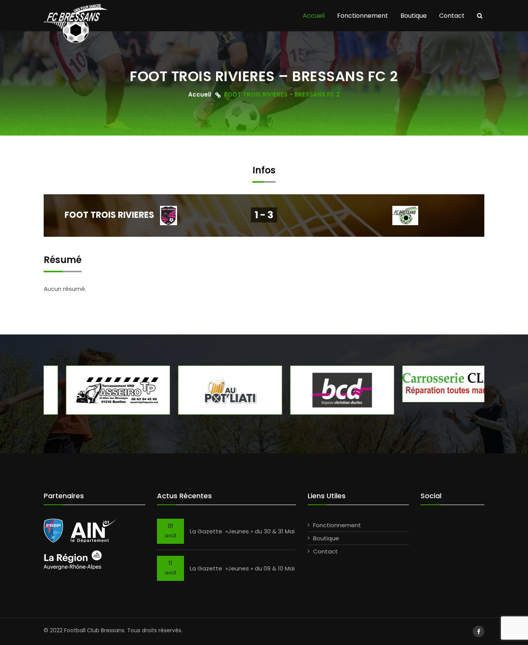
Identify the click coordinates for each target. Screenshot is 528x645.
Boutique (413, 15)
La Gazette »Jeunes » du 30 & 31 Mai (242, 531)
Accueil (314, 15)
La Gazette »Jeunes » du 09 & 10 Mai (242, 568)
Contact (452, 15)
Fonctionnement (362, 15)
